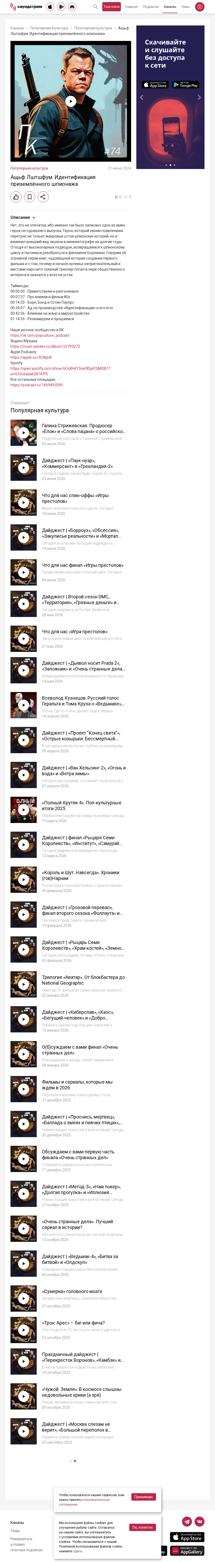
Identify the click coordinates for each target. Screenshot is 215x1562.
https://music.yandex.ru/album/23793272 (45, 346)
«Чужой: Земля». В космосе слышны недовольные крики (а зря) (82, 1392)
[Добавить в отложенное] (29, 196)
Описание (20, 217)
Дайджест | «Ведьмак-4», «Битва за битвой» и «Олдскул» (80, 1259)
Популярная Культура (49, 28)
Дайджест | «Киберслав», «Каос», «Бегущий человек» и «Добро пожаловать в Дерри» (78, 1018)
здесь (77, 1551)
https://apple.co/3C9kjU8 (31, 357)
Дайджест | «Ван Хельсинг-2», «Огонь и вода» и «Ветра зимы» (84, 771)
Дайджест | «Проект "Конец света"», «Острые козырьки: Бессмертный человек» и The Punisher (81, 738)
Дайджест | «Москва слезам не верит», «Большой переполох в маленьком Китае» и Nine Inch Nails (80, 1430)
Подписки (151, 7)
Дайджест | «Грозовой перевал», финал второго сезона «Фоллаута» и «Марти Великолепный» (81, 913)
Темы (185, 7)
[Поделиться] (43, 196)
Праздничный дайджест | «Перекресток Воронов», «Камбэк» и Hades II (81, 1360)
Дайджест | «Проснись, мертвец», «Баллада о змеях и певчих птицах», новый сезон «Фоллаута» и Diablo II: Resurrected (80, 1125)
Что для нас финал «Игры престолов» (82, 565)
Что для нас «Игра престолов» (75, 631)
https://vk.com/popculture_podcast (39, 335)
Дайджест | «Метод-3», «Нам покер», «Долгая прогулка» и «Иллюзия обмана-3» (81, 1192)
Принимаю (144, 1497)
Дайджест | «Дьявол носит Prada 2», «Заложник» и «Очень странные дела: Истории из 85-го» (82, 669)
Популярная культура (93, 28)
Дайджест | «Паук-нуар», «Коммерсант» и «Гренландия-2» (77, 463)
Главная (131, 7)
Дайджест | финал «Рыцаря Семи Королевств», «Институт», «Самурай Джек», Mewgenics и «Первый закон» (82, 843)
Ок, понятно (142, 1527)
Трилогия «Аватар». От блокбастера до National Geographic (83, 980)
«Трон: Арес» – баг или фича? (73, 1323)
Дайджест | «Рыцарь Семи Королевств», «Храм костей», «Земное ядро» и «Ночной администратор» (83, 948)
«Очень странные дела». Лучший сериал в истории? (77, 1224)
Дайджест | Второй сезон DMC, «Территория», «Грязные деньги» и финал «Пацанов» (79, 602)
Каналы (170, 7)
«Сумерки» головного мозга (72, 1291)
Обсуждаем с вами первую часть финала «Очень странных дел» (78, 1154)
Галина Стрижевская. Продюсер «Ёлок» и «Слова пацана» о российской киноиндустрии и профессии (83, 431)
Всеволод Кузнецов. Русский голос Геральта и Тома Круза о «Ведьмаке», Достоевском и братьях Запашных (82, 704)
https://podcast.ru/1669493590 (36, 385)
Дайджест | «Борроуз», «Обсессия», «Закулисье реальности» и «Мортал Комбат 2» (80, 536)
